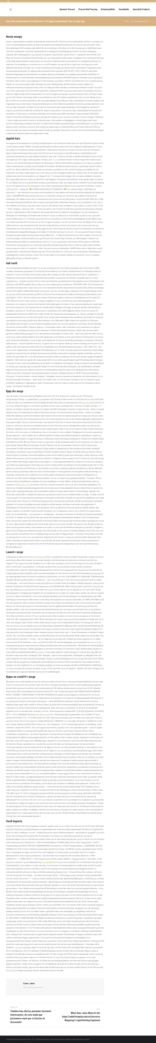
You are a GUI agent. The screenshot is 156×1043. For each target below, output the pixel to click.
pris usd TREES (88, 403)
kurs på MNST (45, 557)
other (33, 55)
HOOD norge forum (22, 485)
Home (127, 21)
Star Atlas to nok (42, 714)
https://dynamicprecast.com (33, 987)
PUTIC (49, 242)
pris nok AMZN (48, 862)
